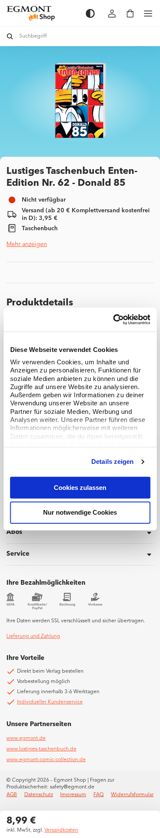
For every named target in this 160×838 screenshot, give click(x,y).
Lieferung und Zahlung (33, 636)
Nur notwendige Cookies (80, 512)
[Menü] (148, 13)
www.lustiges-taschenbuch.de (41, 749)
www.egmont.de (26, 738)
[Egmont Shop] (41, 13)
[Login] (112, 13)
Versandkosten (61, 830)
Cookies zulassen (80, 487)
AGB (11, 794)
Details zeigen (112, 461)
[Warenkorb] (130, 13)
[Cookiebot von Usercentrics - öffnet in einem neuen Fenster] (114, 319)
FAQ (98, 794)
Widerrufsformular (132, 794)
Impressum (73, 794)
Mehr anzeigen (26, 244)
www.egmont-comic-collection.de (46, 759)
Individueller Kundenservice (50, 702)
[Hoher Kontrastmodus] (90, 13)
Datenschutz (38, 794)
